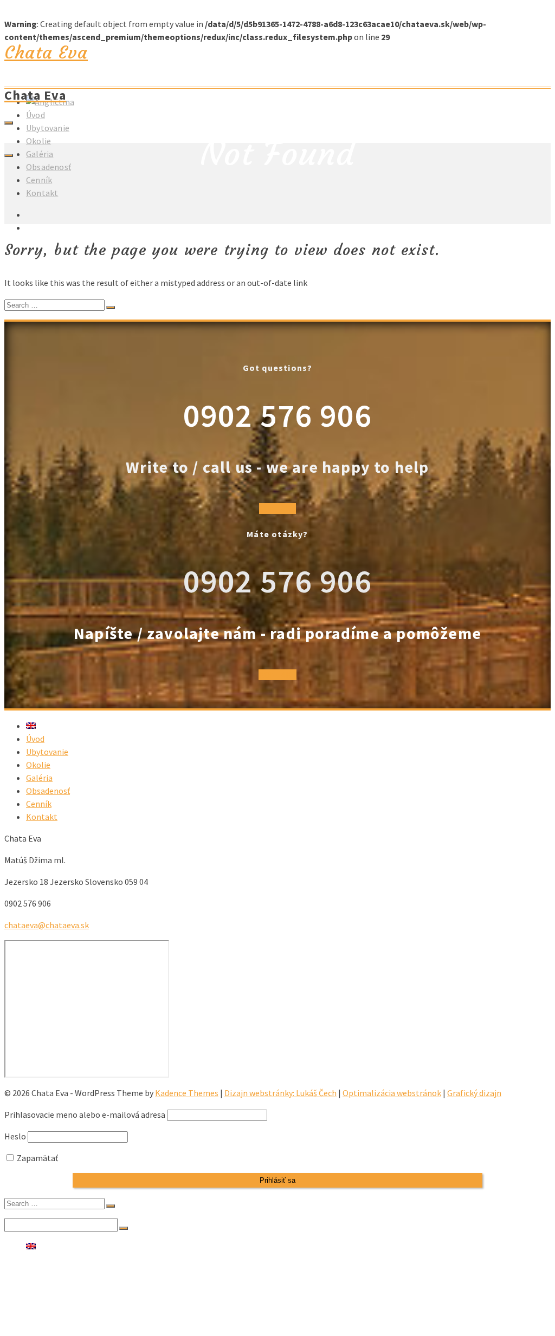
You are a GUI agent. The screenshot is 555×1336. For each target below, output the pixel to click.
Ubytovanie (47, 127)
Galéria (39, 153)
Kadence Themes (186, 1092)
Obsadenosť (48, 166)
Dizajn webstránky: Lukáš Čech (280, 1092)
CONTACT (277, 508)
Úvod (35, 114)
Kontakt (42, 192)
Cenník (39, 179)
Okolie (38, 140)
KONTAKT (277, 674)
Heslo (15, 1136)
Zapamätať (36, 1157)
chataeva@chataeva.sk (46, 925)
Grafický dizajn (474, 1092)
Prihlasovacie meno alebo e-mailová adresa (84, 1114)
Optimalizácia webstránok (392, 1092)
